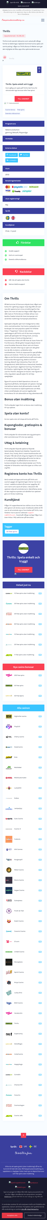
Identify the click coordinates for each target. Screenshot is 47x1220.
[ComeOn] (9, 1074)
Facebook (12, 155)
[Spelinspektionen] (17, 1182)
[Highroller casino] (9, 716)
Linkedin (13, 160)
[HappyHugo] (9, 1064)
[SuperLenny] (9, 1033)
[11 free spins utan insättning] (9, 654)
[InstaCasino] (9, 1054)
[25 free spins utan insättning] (9, 644)
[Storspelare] (9, 962)
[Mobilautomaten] (9, 777)
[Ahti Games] (9, 849)
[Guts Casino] (9, 818)
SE (35, 1146)
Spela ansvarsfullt (23, 6)
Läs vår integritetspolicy (30, 1209)
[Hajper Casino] (9, 890)
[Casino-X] (9, 829)
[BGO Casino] (9, 1003)
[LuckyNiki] (9, 788)
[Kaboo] (9, 798)
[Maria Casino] (9, 880)
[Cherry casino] (9, 736)
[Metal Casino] (9, 870)
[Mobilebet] (9, 767)
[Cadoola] (9, 839)
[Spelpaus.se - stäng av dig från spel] (33, 1182)
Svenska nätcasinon (12, 113)
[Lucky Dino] (9, 992)
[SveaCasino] (9, 747)
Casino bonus (10, 110)
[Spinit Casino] (9, 972)
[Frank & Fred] (9, 911)
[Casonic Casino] (9, 931)
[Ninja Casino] (9, 982)
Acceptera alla (12, 1215)
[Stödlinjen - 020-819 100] (20, 1187)
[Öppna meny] (42, 20)
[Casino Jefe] (9, 1115)
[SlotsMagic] (9, 1044)
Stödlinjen (8, 1196)
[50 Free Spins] (9, 695)
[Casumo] (9, 1095)
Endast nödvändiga (35, 1215)
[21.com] (9, 941)
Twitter (26, 155)
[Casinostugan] (9, 1105)
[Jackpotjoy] (9, 808)
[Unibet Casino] (9, 951)
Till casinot (23, 99)
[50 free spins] (9, 685)
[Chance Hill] (9, 1085)
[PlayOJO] (9, 726)
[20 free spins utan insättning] (9, 603)
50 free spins (11, 531)
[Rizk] (9, 757)
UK (25, 1146)
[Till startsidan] (13, 20)
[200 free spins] (9, 675)
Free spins (20, 110)
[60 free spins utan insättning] (9, 624)
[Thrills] (9, 1023)
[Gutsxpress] (9, 900)
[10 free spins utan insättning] (9, 593)
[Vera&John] (9, 1013)
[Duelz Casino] (9, 921)
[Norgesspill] (9, 859)
